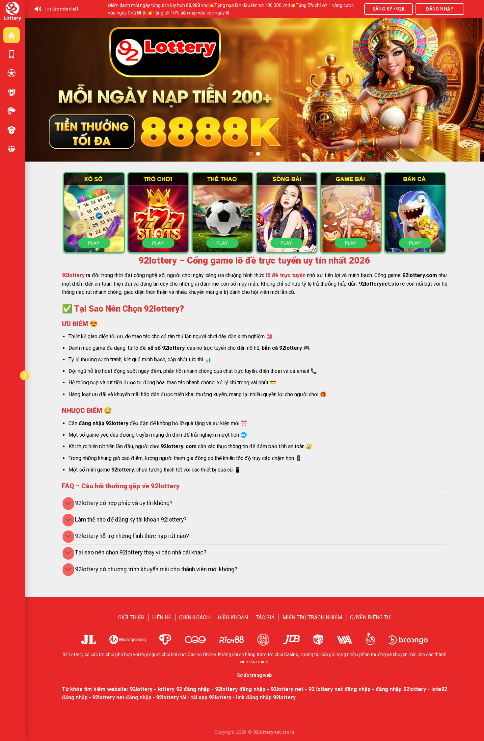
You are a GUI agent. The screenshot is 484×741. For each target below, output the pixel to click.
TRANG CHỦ (11, 35)
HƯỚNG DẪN (11, 54)
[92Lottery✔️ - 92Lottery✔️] (12, 12)
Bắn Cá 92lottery (11, 111)
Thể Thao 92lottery (11, 73)
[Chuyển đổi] (68, 504)
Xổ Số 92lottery (11, 130)
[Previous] (42, 89)
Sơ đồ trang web (254, 675)
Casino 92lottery (11, 92)
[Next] (466, 89)
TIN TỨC (11, 149)
